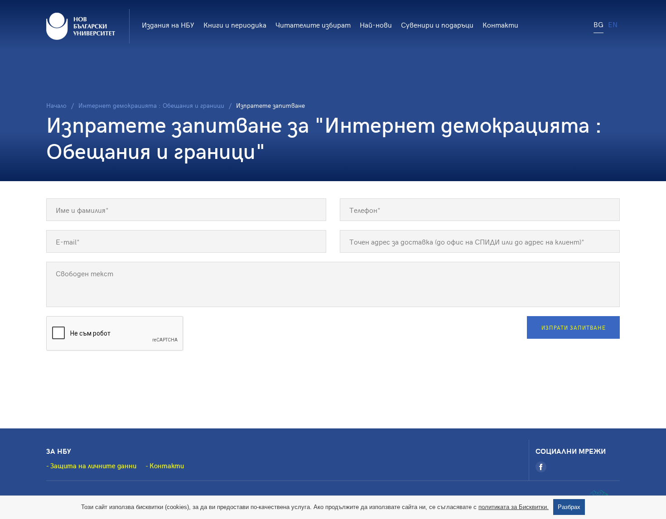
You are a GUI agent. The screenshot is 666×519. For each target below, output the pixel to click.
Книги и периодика (234, 24)
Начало (56, 105)
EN (613, 24)
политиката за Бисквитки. (513, 507)
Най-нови (376, 24)
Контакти (500, 24)
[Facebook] (541, 466)
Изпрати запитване (573, 327)
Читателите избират (313, 24)
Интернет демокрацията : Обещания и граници (151, 105)
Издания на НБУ (168, 24)
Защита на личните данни (93, 465)
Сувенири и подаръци (437, 24)
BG (598, 24)
